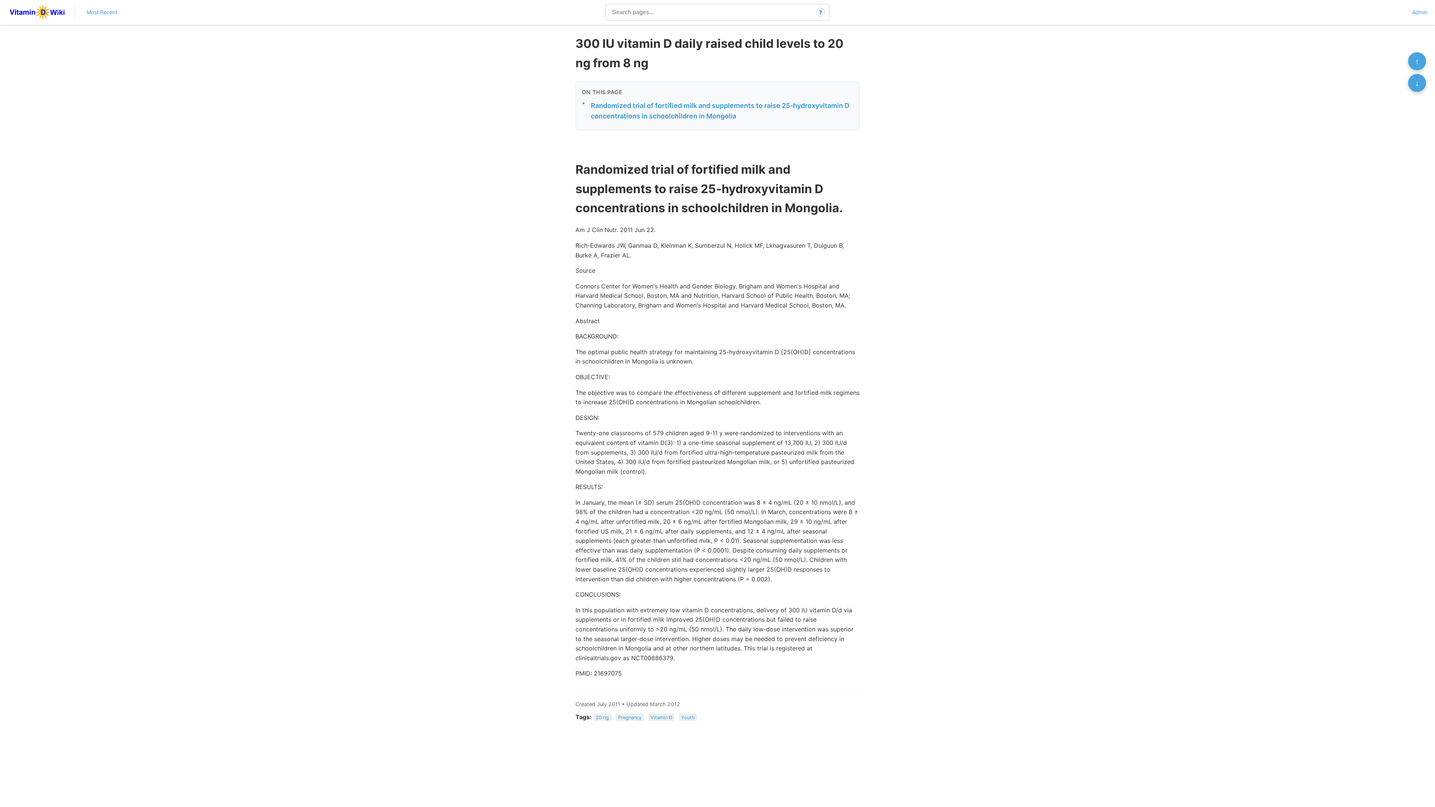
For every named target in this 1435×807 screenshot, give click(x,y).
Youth (688, 717)
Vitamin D (661, 717)
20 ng (602, 717)
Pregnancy (630, 717)
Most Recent (102, 12)
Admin (1420, 12)
